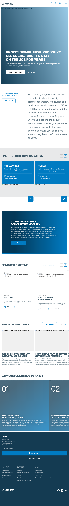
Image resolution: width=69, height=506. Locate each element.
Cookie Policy (39, 473)
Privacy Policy (39, 475)
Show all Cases (49, 324)
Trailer (3, 478)
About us (7, 100)
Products (6, 467)
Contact (19, 475)
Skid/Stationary (6, 475)
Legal (37, 467)
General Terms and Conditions (44, 478)
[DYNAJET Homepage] (8, 4)
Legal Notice (38, 470)
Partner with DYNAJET (24, 480)
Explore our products (15, 72)
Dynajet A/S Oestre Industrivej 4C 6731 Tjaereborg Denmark (8, 442)
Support (20, 467)
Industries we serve (23, 473)
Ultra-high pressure (7, 473)
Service (19, 470)
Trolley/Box (5, 470)
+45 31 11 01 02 (35, 453)
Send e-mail (36, 458)
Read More (17, 243)
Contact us (31, 72)
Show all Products (48, 265)
